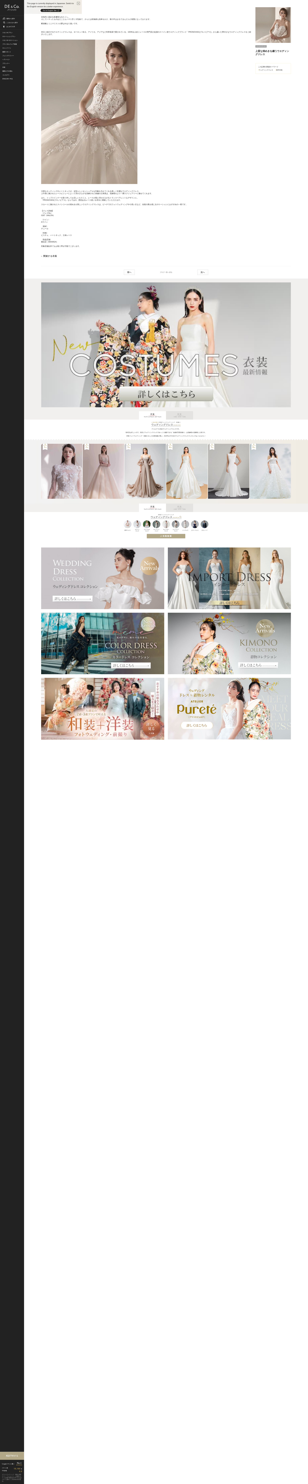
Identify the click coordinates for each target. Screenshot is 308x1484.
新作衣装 (279, 70)
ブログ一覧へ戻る (166, 272)
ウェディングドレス (266, 70)
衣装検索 (167, 536)
